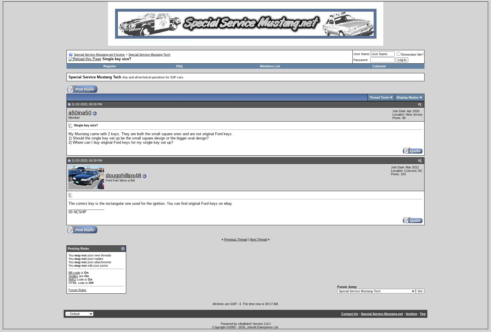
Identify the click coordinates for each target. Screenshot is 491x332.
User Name (361, 54)
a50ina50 (79, 113)
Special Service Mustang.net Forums (99, 54)
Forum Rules (77, 290)
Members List (270, 66)
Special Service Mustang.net (382, 314)
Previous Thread (235, 239)
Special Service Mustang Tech (149, 54)
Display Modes (408, 97)
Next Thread (258, 239)
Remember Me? (412, 54)
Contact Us (349, 314)
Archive (411, 314)
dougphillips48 (123, 175)
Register (109, 66)
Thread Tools (379, 97)
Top (423, 314)
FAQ (179, 66)
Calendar (379, 66)
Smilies (73, 276)
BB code (74, 272)
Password (360, 60)
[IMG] (72, 279)
